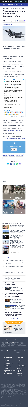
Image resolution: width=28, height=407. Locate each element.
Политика (19, 370)
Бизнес (19, 360)
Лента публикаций (15, 8)
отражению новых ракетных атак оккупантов (14, 138)
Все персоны (8, 373)
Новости (6, 258)
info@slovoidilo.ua (14, 380)
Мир (22, 8)
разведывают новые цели (14, 130)
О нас (14, 350)
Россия (5, 155)
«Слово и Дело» (10, 342)
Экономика (20, 375)
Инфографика (14, 322)
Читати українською (7, 24)
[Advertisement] (14, 53)
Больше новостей (13, 318)
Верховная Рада (8, 363)
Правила (18, 352)
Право (18, 371)
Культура (19, 362)
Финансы (19, 373)
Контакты (21, 350)
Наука (18, 363)
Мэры (5, 371)
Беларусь (11, 155)
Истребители (19, 155)
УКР (21, 4)
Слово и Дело (6, 8)
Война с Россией (7, 158)
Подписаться (14, 149)
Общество (20, 368)
